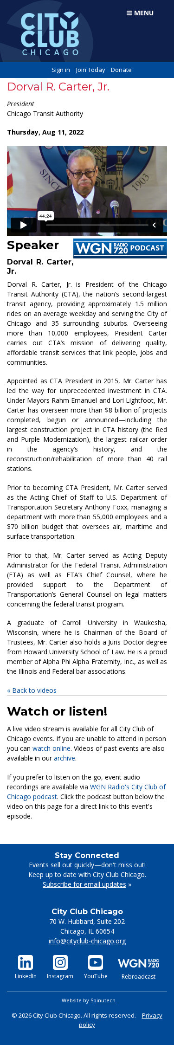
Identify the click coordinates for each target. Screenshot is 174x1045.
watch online (51, 748)
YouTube (96, 976)
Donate (121, 69)
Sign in (61, 69)
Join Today (90, 69)
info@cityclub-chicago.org (87, 940)
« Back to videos (32, 690)
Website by (89, 1000)
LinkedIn (26, 976)
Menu (143, 12)
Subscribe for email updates (84, 884)
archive (64, 758)
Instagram (60, 976)
